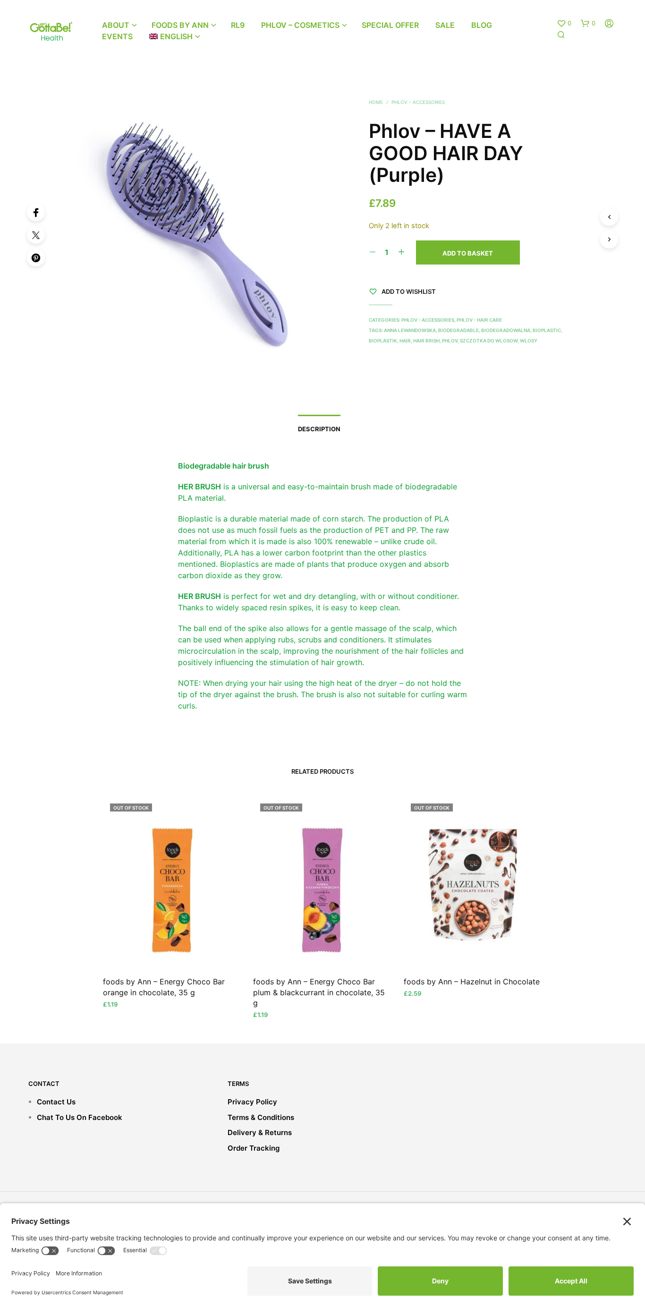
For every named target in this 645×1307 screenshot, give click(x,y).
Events (117, 36)
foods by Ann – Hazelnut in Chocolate (472, 981)
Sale (445, 25)
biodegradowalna (505, 330)
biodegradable (458, 330)
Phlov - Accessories (418, 102)
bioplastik (383, 340)
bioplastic (547, 330)
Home (376, 102)
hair (405, 340)
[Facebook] (36, 212)
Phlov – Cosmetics (300, 25)
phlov (450, 340)
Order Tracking (254, 1148)
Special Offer (390, 25)
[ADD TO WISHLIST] (172, 951)
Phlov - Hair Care (479, 320)
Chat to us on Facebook (79, 1117)
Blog (481, 25)
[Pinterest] (36, 257)
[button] (564, 23)
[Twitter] (36, 235)
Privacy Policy (252, 1101)
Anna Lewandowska (410, 330)
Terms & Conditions (261, 1117)
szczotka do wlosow (489, 340)
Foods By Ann (180, 25)
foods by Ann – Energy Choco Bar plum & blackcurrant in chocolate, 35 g (319, 992)
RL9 (238, 25)
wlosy (528, 340)
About (115, 25)
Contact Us (56, 1101)
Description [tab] (319, 429)
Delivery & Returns (260, 1132)
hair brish (426, 340)
